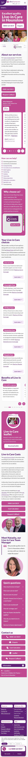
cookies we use (16, 739)
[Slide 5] (14, 407)
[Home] (1, 670)
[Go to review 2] (10, 151)
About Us (3, 709)
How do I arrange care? (11, 608)
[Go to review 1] (8, 151)
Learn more (19, 277)
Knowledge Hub (5, 731)
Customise (18, 743)
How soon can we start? (11, 591)
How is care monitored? (11, 605)
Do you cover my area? (10, 594)
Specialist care (7, 182)
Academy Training (19, 735)
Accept (4, 743)
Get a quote (7, 753)
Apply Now (17, 725)
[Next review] (22, 150)
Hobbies (5, 174)
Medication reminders (9, 180)
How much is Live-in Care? (12, 587)
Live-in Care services (9, 57)
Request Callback (5, 729)
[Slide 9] (22, 407)
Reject (11, 743)
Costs (2, 725)
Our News (4, 733)
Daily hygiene (7, 170)
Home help (6, 176)
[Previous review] (4, 150)
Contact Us (4, 711)
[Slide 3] (9, 407)
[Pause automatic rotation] (18, 150)
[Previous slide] (19, 403)
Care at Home (17, 709)
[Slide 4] (12, 407)
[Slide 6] (16, 407)
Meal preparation (8, 178)
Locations (16, 715)
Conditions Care (18, 711)
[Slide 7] (18, 407)
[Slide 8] (20, 407)
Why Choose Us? (5, 713)
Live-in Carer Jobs (19, 729)
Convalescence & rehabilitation (11, 167)
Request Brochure (19, 717)
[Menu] (25, 3)
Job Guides (17, 733)
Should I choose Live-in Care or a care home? (13, 600)
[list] (13, 224)
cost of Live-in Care (9, 457)
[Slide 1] (5, 407)
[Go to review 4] (14, 151)
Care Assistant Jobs (19, 727)
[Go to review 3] (12, 151)
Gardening (6, 172)
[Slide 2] (7, 407)
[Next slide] (23, 403)
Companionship (7, 165)
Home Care (9, 250)
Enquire (3, 727)
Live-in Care (17, 713)
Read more (14, 135)
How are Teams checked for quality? (12, 614)
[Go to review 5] (16, 151)
